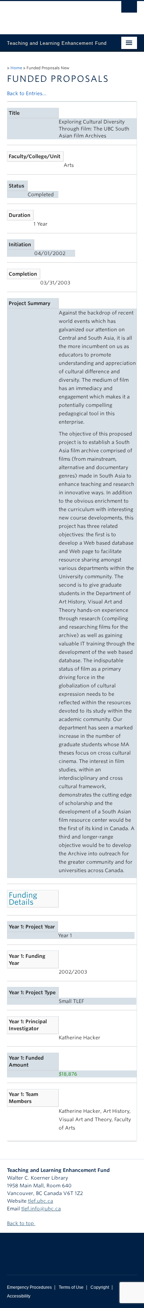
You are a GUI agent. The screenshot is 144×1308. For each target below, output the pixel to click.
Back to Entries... (26, 93)
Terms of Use (71, 1287)
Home (16, 67)
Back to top (21, 1223)
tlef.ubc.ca (40, 1201)
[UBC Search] (129, 8)
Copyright (100, 1287)
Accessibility (18, 1296)
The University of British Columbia (52, 14)
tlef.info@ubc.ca (41, 1208)
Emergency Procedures (29, 1287)
